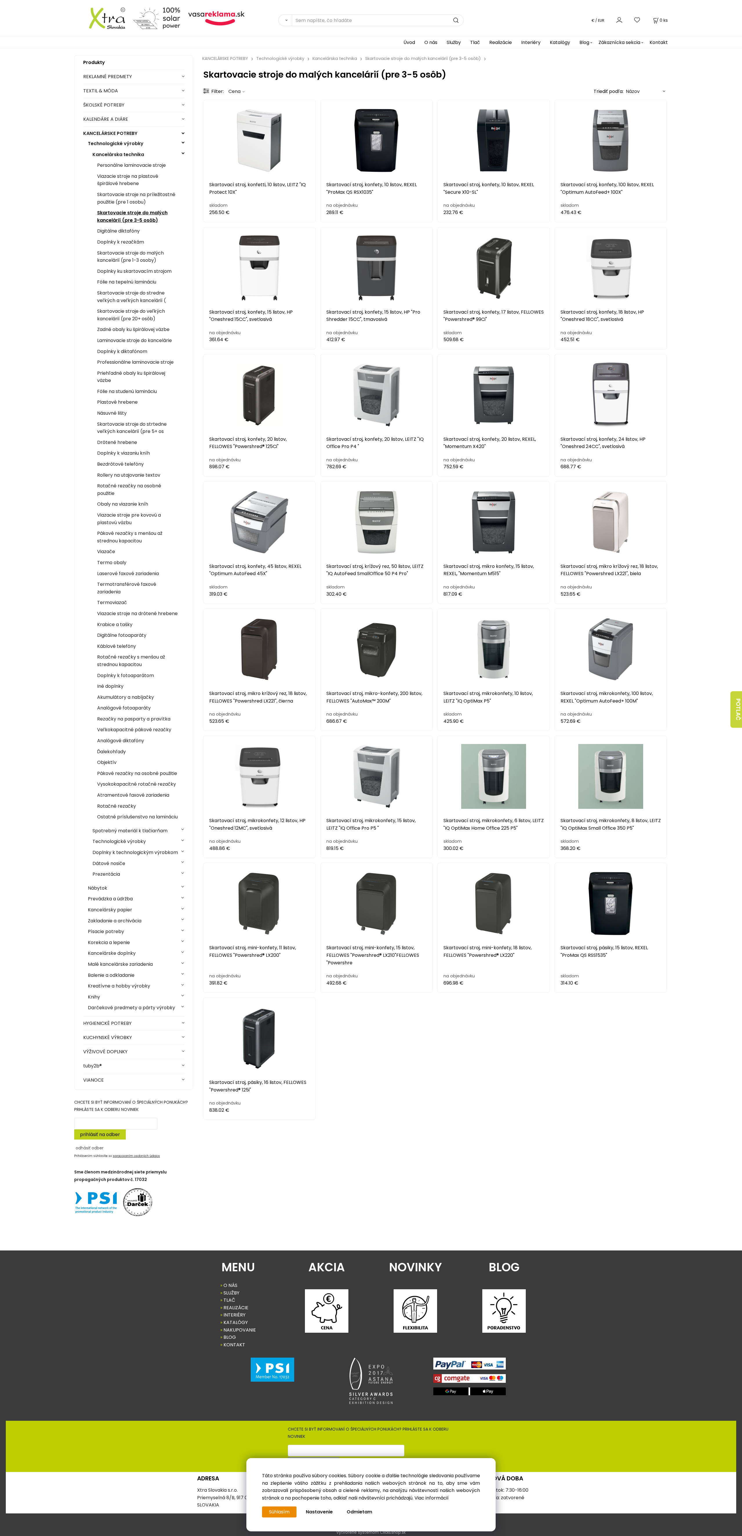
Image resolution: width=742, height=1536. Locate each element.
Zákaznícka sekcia (619, 42)
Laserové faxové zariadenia (128, 573)
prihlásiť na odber (100, 1134)
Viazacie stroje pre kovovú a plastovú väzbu (129, 519)
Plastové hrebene (117, 402)
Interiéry (531, 42)
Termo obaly (111, 562)
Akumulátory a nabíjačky (125, 697)
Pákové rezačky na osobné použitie (137, 773)
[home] (101, 17)
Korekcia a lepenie (109, 942)
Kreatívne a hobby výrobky (119, 986)
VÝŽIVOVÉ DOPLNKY (105, 1051)
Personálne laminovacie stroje (131, 165)
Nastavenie (319, 1511)
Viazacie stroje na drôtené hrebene (137, 613)
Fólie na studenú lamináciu (127, 391)
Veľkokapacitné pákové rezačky (134, 729)
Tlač (475, 42)
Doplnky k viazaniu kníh (123, 453)
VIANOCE (93, 1080)
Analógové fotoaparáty (124, 708)
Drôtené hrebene (117, 442)
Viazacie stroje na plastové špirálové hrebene (127, 180)
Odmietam (359, 1511)
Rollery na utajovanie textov (128, 475)
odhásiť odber (89, 1148)
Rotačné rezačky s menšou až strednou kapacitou (131, 661)
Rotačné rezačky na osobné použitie (129, 489)
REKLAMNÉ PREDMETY (107, 76)
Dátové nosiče (108, 863)
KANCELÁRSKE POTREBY (110, 133)
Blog (584, 42)
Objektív (107, 762)
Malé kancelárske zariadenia (120, 964)
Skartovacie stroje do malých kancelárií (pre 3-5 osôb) (132, 216)
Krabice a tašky (114, 624)
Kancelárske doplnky (112, 953)
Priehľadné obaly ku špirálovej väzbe (131, 377)
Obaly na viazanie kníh (122, 504)
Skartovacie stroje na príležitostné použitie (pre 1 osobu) (136, 198)
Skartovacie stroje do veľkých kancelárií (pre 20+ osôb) (131, 315)
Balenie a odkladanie (111, 975)
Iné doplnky (110, 686)
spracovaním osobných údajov (136, 1156)
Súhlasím (279, 1511)
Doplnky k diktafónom (122, 351)
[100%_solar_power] (156, 17)
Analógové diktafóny (120, 740)
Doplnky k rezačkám (120, 242)
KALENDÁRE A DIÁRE (105, 119)
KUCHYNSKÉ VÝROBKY (107, 1037)
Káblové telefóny (116, 646)
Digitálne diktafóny (118, 231)
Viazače (106, 551)
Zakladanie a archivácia (114, 920)
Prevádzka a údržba (110, 898)
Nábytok (97, 888)
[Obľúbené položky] (637, 20)
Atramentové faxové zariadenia (133, 795)
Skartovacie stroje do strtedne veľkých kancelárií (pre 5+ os (132, 428)
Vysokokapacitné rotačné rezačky (136, 784)
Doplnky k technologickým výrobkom (135, 852)
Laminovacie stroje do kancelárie (134, 340)
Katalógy (560, 42)
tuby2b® (92, 1066)
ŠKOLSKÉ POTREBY (103, 105)
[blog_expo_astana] (371, 1381)
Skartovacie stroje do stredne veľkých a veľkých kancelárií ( (131, 297)
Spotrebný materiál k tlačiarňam (130, 830)
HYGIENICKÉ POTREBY (107, 1023)
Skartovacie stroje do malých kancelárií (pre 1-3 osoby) (130, 257)
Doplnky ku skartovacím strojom (134, 271)
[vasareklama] (216, 17)
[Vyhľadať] (285, 20)
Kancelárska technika (118, 154)
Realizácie (500, 42)
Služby (454, 42)
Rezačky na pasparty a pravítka (133, 719)
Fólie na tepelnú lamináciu (126, 282)
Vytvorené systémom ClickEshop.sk (371, 1532)
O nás (430, 42)
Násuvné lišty (112, 413)
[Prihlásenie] (619, 20)
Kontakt (659, 42)
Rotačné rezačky (116, 806)
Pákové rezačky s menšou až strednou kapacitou (129, 537)
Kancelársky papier (110, 909)
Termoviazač (112, 602)
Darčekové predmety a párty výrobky (131, 1007)
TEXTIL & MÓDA (100, 90)
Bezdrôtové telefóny (120, 464)
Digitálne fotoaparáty (121, 635)
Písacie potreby (106, 931)
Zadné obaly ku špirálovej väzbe (133, 329)
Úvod (409, 42)
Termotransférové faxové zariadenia (126, 588)
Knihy (94, 997)
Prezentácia (106, 874)
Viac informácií (431, 1498)
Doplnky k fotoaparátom (125, 675)
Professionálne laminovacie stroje (135, 362)
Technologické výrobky (115, 143)
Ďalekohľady (111, 751)
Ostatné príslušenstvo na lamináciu (137, 816)
